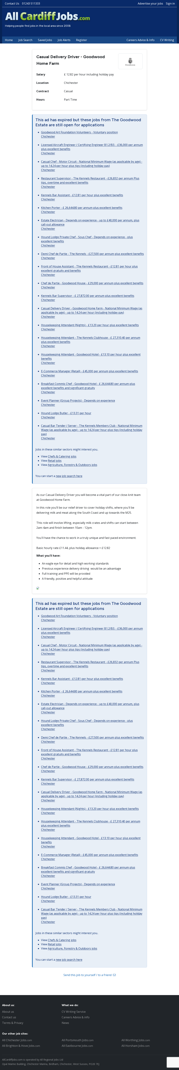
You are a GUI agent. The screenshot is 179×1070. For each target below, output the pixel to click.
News (65, 1023)
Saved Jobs (45, 40)
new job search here (69, 476)
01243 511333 (31, 3)
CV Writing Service (74, 1012)
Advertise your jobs (150, 3)
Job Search (25, 40)
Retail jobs (55, 461)
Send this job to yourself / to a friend (87, 975)
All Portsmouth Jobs (78, 1040)
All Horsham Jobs (135, 1046)
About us (8, 1012)
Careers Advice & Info (141, 40)
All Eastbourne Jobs (77, 1046)
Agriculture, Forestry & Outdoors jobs (72, 465)
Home (9, 40)
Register (81, 40)
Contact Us (12, 3)
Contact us (9, 1017)
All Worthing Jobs (135, 1040)
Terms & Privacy (12, 1023)
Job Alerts (64, 40)
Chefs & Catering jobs (62, 456)
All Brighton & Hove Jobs (21, 1046)
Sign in (170, 3)
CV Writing (167, 40)
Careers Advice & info (76, 1017)
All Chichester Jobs (17, 1040)
